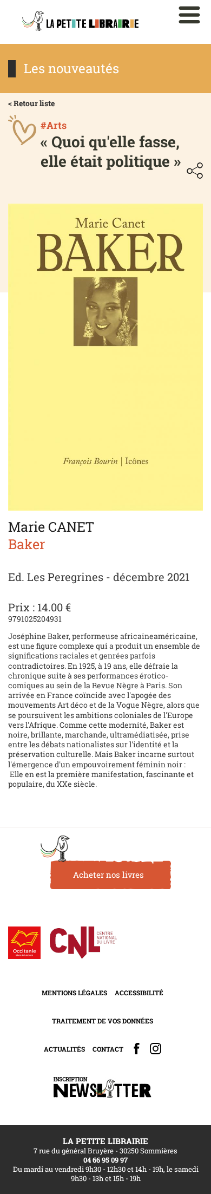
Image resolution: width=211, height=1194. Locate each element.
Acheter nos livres (108, 874)
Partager (195, 170)
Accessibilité (139, 992)
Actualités (64, 1049)
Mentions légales (74, 992)
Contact (108, 1049)
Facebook (136, 1048)
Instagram (155, 1048)
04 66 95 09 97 (105, 1160)
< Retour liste (31, 103)
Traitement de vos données (102, 1020)
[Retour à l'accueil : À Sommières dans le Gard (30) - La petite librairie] (80, 22)
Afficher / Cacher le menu (189, 15)
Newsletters (102, 1087)
